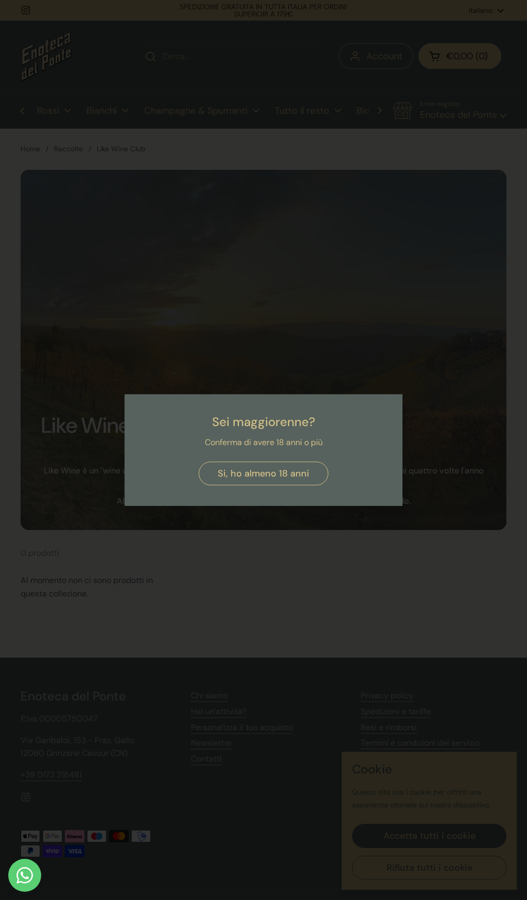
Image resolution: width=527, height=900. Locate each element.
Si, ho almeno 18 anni (263, 473)
